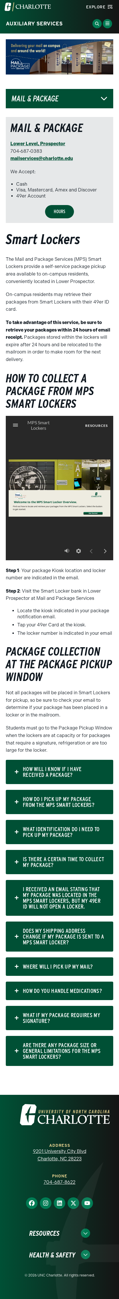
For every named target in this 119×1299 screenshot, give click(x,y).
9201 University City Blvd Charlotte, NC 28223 (59, 1155)
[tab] (59, 772)
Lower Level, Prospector (37, 143)
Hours (59, 211)
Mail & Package (35, 98)
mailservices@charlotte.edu (41, 158)
